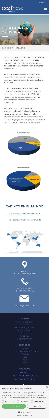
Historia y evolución (25, 322)
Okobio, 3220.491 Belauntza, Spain (24, 272)
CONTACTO (24, 372)
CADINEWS (24, 369)
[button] (24, 412)
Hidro (24, 357)
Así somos (24, 336)
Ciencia (24, 348)
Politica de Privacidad (24, 376)
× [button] (47, 387)
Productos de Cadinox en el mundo (24, 220)
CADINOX (6, 48)
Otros (24, 362)
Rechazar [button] (37, 406)
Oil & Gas (24, 354)
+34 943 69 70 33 (24, 288)
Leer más (42, 398)
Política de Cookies (24, 379)
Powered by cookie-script (24, 415)
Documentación (24, 339)
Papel (24, 360)
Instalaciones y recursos (24, 327)
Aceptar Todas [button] (14, 406)
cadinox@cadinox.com (24, 305)
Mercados (24, 333)
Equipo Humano (24, 330)
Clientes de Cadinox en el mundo (24, 213)
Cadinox (24, 318)
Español (42, 3)
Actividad (24, 324)
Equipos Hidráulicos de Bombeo (24, 351)
